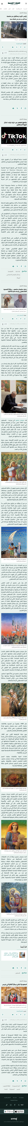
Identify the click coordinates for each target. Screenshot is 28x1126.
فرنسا (5, 1088)
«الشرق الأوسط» (19, 42)
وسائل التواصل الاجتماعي (13, 273)
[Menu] (26, 3)
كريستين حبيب (20, 314)
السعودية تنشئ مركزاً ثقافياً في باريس (14, 983)
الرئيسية (25, 7)
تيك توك (17, 270)
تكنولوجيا (10, 270)
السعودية (12, 1088)
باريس (18, 1088)
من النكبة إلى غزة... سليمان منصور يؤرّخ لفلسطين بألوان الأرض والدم (11, 953)
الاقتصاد (5, 7)
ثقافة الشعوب (6, 1085)
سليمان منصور (19, 419)
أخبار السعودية (16, 1085)
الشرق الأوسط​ (19, 7)
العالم (13, 7)
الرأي (10, 7)
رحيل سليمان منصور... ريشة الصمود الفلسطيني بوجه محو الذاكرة (15, 289)
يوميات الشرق (23, 11)
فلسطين (17, 972)
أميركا (18, 277)
